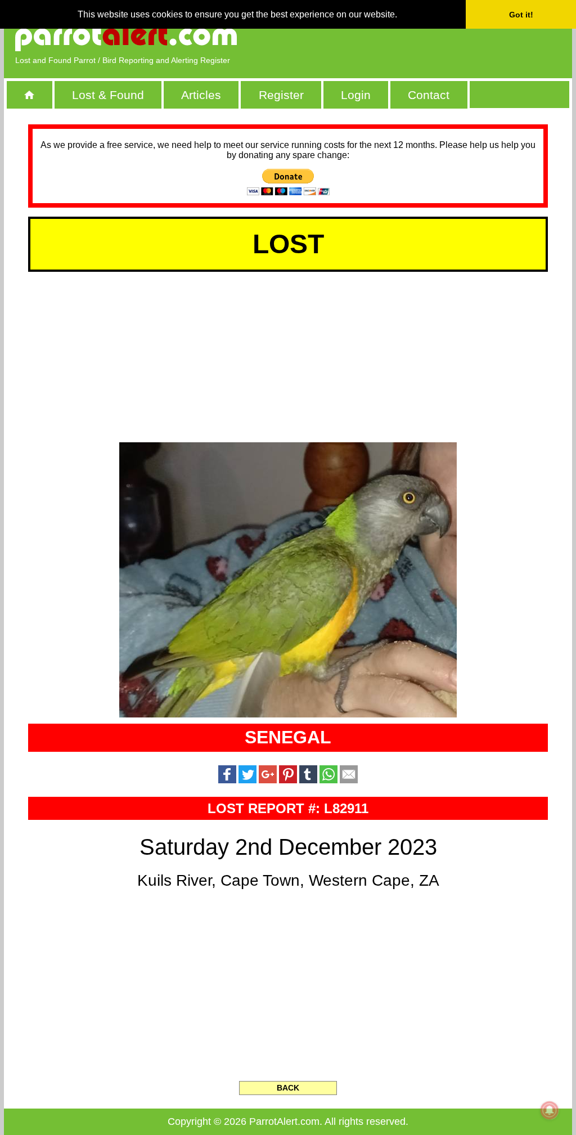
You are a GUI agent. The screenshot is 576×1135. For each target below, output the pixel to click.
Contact (428, 94)
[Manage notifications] (550, 1110)
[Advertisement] (431, 36)
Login (356, 94)
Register (281, 94)
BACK (288, 1087)
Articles (201, 94)
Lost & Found (108, 94)
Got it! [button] (521, 14)
